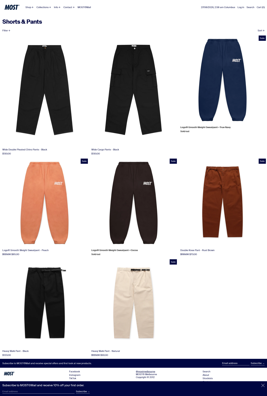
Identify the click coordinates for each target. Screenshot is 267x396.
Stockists (208, 378)
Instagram (74, 375)
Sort (260, 30)
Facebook (74, 371)
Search (206, 371)
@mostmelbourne (145, 371)
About (206, 375)
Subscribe (256, 363)
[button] (250, 7)
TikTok (72, 378)
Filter (5, 30)
